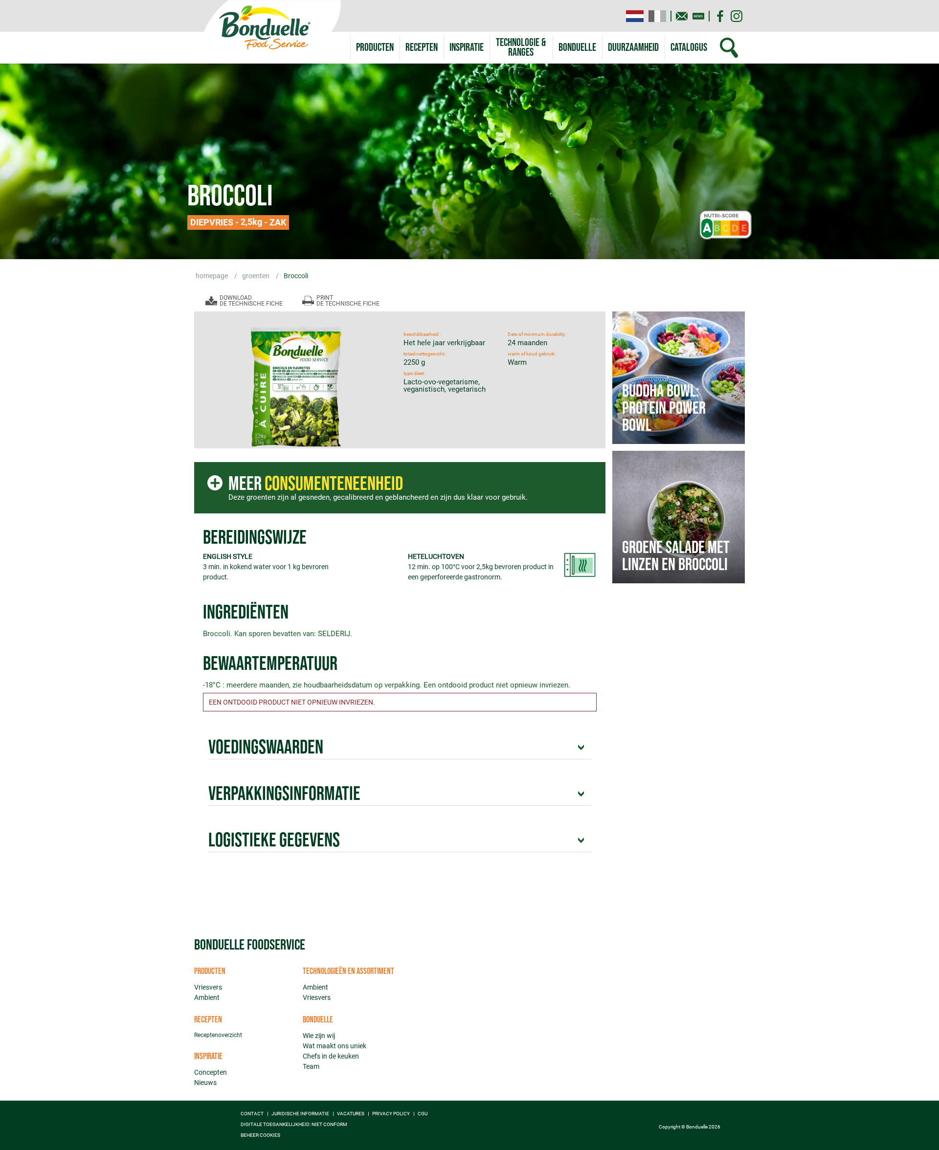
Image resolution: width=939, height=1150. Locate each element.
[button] (521, 48)
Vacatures (350, 1113)
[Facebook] (720, 16)
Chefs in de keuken (331, 1056)
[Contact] (682, 16)
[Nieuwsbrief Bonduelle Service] (698, 16)
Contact (252, 1113)
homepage (212, 276)
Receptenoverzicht (218, 1035)
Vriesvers (208, 987)
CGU (422, 1113)
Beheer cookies (260, 1135)
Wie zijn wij (319, 1035)
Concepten (210, 1072)
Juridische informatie (300, 1113)
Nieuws (205, 1082)
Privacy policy (391, 1113)
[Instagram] (736, 16)
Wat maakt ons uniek (334, 1046)
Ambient (207, 997)
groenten (256, 276)
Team (311, 1066)
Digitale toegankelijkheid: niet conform (294, 1124)
